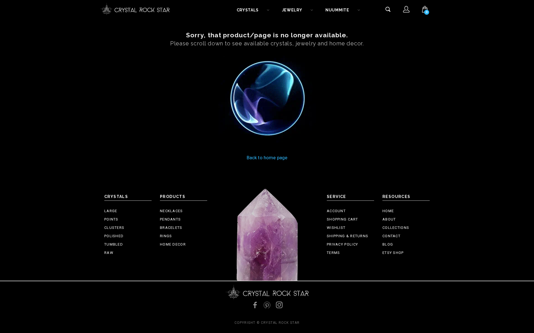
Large (110, 211)
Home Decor (173, 244)
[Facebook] (254, 305)
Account (336, 211)
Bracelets (171, 228)
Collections (395, 228)
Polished (113, 236)
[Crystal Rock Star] (135, 8)
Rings (166, 236)
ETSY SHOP (393, 253)
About (389, 219)
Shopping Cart (342, 219)
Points (111, 219)
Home (388, 211)
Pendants (170, 219)
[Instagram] (279, 305)
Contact (391, 236)
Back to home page (267, 157)
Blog (387, 244)
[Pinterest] (267, 305)
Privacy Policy (342, 244)
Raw (108, 253)
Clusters (114, 228)
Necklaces (171, 211)
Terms (333, 253)
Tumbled (113, 244)
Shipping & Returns (347, 236)
